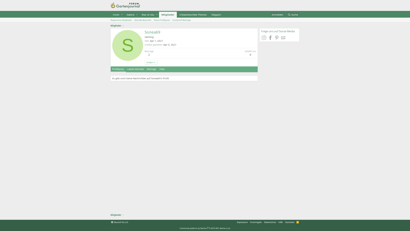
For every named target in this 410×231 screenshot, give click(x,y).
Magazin (216, 14)
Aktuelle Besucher (142, 20)
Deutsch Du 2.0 (120, 222)
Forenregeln (256, 222)
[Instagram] (264, 39)
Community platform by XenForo (205, 228)
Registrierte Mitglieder (121, 20)
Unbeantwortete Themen (193, 14)
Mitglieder (167, 14)
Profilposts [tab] (118, 69)
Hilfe (280, 222)
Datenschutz (270, 222)
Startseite (289, 222)
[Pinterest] (277, 39)
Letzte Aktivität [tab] (135, 69)
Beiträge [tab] (151, 69)
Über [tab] (162, 69)
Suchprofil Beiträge (181, 20)
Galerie (130, 14)
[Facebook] (271, 39)
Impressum (242, 222)
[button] (122, 15)
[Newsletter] (283, 39)
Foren (116, 14)
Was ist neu (148, 14)
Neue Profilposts (162, 20)
